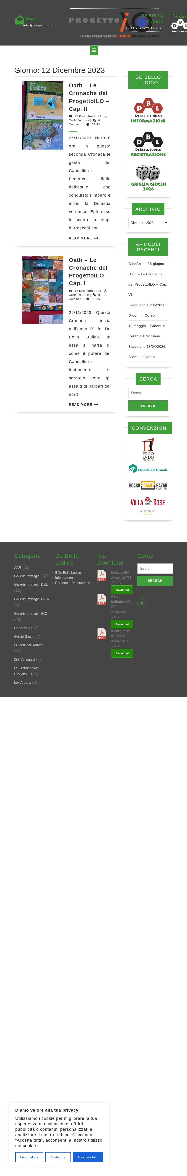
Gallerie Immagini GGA (31, 599)
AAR (17, 567)
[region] (59, 1135)
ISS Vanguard (24, 659)
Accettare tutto (88, 1157)
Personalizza (29, 1157)
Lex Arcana (22, 682)
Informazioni (64, 577)
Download (122, 590)
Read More (80, 238)
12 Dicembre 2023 (88, 116)
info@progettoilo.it (38, 25)
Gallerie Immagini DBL (31, 584)
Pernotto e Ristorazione (72, 583)
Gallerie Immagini (27, 576)
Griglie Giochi (24, 636)
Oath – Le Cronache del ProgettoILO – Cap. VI (147, 284)
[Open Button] (94, 50)
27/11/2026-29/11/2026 (144, 28)
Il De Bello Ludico (68, 572)
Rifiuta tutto (58, 1157)
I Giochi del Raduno (28, 645)
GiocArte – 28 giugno (146, 264)
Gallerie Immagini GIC (30, 613)
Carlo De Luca (79, 120)
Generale (21, 628)
